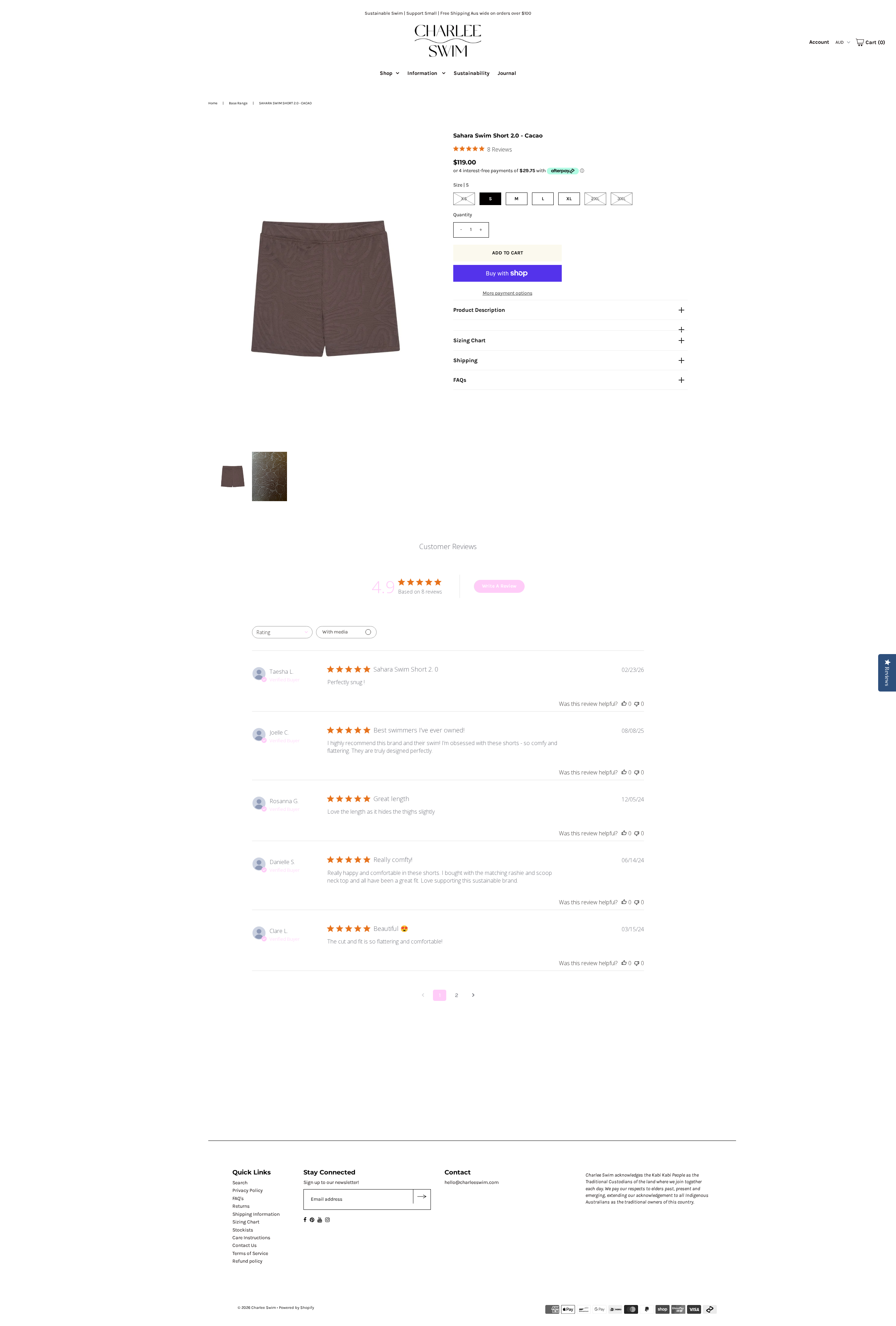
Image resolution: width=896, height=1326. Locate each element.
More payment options (507, 293)
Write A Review (499, 586)
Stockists (242, 1230)
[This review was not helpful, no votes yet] (636, 704)
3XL (621, 198)
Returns (241, 1206)
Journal (507, 73)
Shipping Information (256, 1214)
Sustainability (472, 73)
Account (819, 42)
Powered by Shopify (296, 1307)
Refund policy (247, 1261)
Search (239, 1183)
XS (464, 198)
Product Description (479, 310)
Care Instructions (251, 1238)
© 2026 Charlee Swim (257, 1307)
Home (212, 103)
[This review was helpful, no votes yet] (624, 704)
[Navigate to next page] (473, 995)
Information (423, 73)
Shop (386, 73)
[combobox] (282, 632)
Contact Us (244, 1245)
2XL (595, 198)
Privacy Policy (247, 1190)
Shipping (465, 360)
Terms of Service (250, 1253)
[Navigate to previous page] (422, 995)
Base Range (238, 103)
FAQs (459, 380)
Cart (874, 42)
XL (569, 198)
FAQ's (238, 1198)
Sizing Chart (469, 340)
